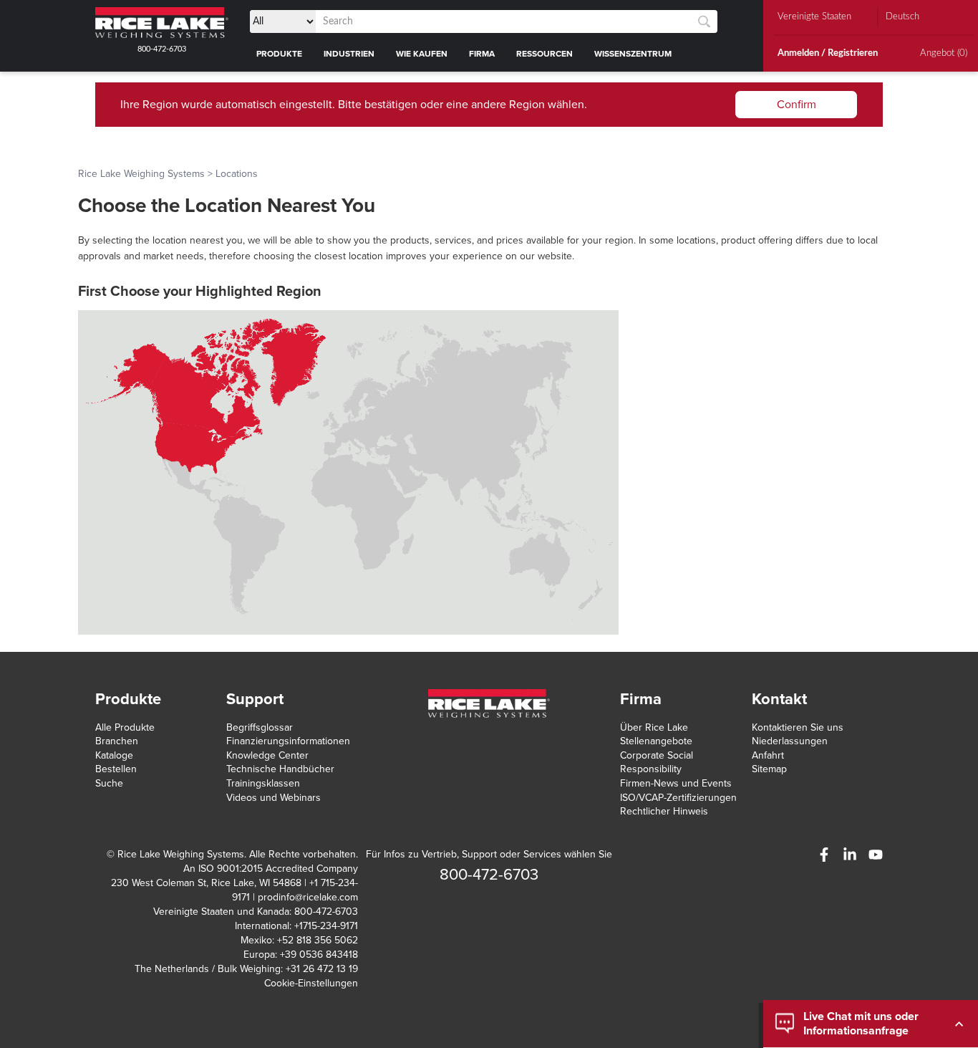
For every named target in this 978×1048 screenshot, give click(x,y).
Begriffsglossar (259, 727)
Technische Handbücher (280, 769)
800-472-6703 (161, 49)
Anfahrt (768, 755)
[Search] (704, 22)
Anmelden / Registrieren (828, 53)
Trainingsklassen (263, 783)
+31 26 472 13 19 (322, 969)
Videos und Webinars (273, 798)
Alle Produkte (125, 727)
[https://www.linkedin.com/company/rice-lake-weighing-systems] (850, 854)
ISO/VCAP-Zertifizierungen (678, 798)
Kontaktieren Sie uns (797, 727)
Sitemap (769, 769)
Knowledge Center (267, 755)
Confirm (796, 104)
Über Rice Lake (654, 727)
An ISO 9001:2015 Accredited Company (270, 868)
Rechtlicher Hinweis (664, 811)
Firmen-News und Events (676, 783)
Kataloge (114, 755)
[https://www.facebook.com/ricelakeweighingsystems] (824, 854)
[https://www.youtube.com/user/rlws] (875, 854)
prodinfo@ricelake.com (308, 897)
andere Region (508, 104)
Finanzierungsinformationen (288, 741)
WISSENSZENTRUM (633, 54)
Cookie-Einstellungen (311, 983)
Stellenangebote (656, 741)
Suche (109, 783)
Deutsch (902, 16)
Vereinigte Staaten (814, 16)
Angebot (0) (943, 53)
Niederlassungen (790, 741)
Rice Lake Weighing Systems (141, 174)
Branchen (116, 741)
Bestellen (116, 769)
